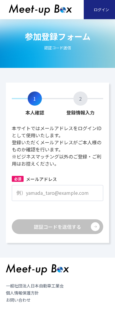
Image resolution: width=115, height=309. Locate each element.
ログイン (101, 9)
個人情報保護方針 (22, 293)
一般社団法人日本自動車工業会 (35, 286)
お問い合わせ (18, 300)
